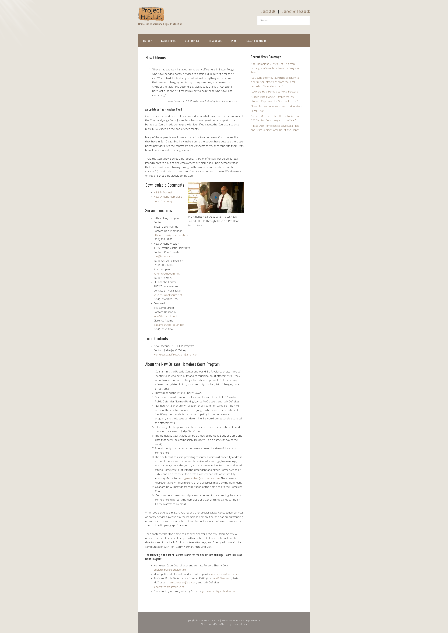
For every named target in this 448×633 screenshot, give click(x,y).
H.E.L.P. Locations (256, 40)
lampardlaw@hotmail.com (226, 574)
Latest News (168, 40)
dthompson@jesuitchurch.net (172, 235)
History (147, 40)
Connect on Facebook (296, 11)
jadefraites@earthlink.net (169, 586)
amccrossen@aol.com (183, 582)
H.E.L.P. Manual (163, 192)
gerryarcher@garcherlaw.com (202, 478)
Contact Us (268, 11)
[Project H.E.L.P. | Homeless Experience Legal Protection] (151, 18)
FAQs (233, 40)
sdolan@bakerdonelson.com (171, 569)
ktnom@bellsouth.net (167, 273)
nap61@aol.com (221, 578)
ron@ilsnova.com (164, 256)
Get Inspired (192, 40)
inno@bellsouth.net (165, 316)
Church (204, 624)
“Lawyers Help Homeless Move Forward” (275, 91)
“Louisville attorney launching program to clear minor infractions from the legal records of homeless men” (275, 82)
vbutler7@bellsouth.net (168, 295)
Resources (215, 40)
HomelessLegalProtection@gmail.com (176, 354)
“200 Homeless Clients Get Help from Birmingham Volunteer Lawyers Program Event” (275, 68)
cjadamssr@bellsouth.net (169, 324)
